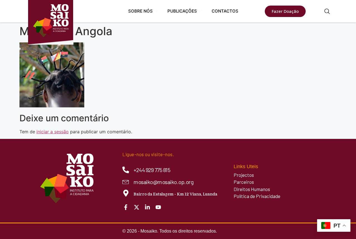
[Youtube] (158, 207)
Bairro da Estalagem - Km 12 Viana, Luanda (175, 194)
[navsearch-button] (327, 12)
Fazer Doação (285, 11)
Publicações (182, 11)
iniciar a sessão (52, 131)
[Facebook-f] (125, 207)
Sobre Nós (140, 11)
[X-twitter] (136, 207)
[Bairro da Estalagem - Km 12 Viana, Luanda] (125, 193)
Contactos (225, 11)
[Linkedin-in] (147, 207)
